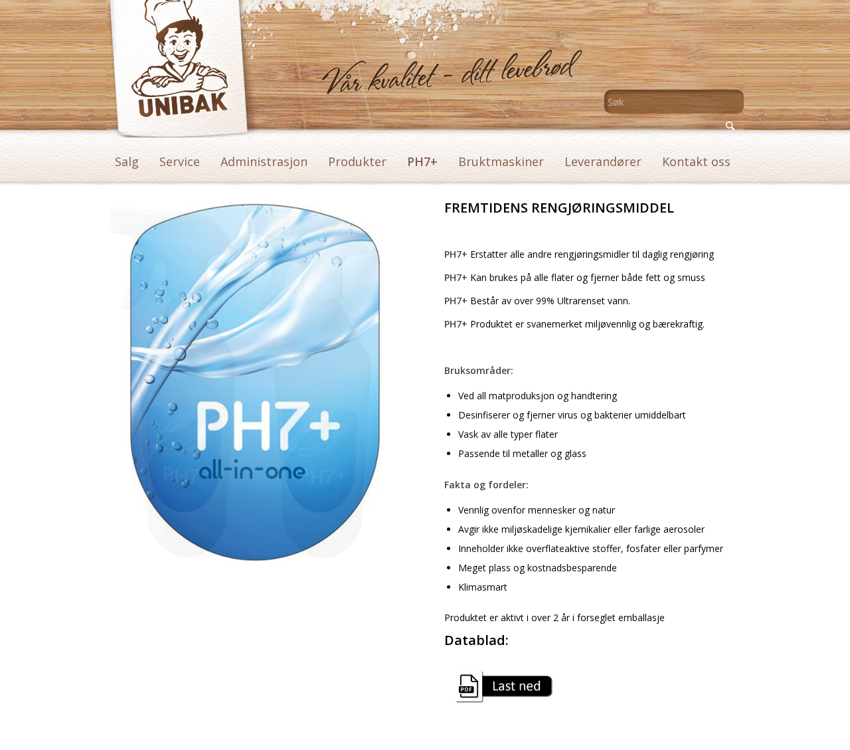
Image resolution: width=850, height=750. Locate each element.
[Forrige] (136, 382)
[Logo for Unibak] (172, 69)
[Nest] (376, 382)
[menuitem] (126, 161)
